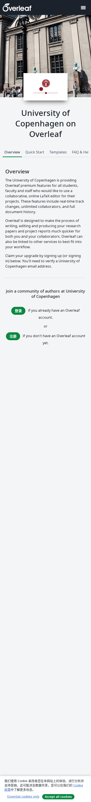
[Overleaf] (17, 7)
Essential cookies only (23, 796)
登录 (18, 310)
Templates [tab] (58, 152)
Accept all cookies (58, 797)
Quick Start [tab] (34, 152)
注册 (13, 336)
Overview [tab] (12, 152)
